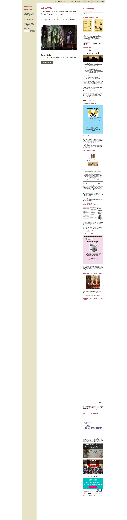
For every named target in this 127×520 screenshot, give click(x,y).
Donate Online (47, 62)
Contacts (88, 1)
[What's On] (93, 466)
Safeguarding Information (76, 1)
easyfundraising (95, 497)
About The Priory (62, 1)
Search (32, 31)
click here (88, 230)
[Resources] (93, 450)
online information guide (94, 438)
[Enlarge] (90, 20)
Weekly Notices (87, 11)
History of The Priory (98, 1)
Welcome (53, 1)
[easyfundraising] (93, 486)
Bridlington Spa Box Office (89, 41)
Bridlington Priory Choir (90, 291)
